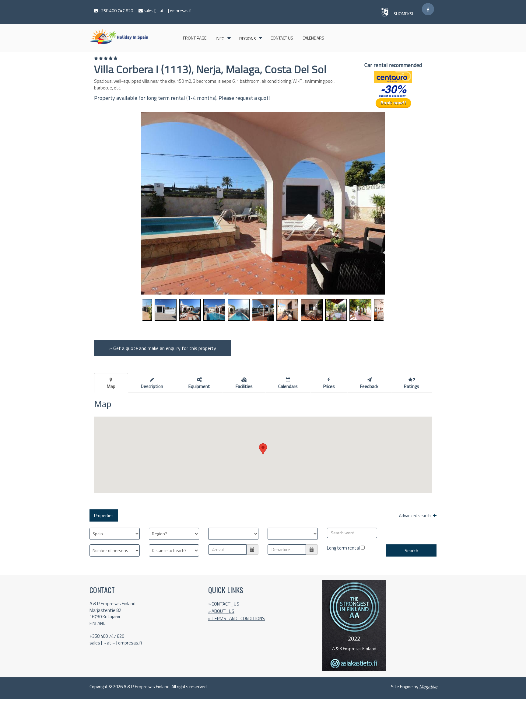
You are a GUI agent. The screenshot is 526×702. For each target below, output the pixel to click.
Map (111, 386)
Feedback (369, 386)
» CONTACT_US (223, 603)
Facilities (244, 386)
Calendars (313, 38)
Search (411, 550)
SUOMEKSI (404, 13)
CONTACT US (282, 38)
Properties (104, 515)
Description (152, 386)
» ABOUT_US (221, 611)
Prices (329, 386)
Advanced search (415, 515)
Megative (428, 686)
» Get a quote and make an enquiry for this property (162, 348)
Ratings (411, 386)
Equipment (199, 386)
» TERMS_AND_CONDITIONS (236, 618)
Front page (194, 38)
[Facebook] (428, 9)
